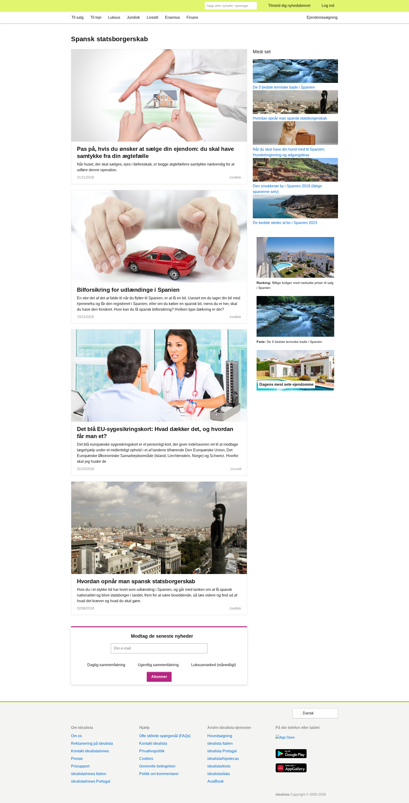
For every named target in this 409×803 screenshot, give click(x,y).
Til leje (96, 17)
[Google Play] (291, 754)
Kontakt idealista (153, 743)
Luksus (114, 17)
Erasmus (172, 17)
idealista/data (218, 774)
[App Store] (291, 740)
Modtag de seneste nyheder (162, 636)
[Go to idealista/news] (77, 6)
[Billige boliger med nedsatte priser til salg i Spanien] (295, 258)
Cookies (146, 759)
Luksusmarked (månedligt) (213, 665)
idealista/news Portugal (90, 781)
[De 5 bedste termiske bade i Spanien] (295, 72)
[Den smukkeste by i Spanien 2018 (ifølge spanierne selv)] (295, 170)
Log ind (328, 6)
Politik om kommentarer (159, 774)
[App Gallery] (291, 768)
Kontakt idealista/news (90, 751)
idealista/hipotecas (223, 759)
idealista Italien (220, 743)
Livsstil (152, 17)
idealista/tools (219, 766)
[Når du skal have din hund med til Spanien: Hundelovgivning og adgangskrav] (295, 134)
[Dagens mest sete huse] (295, 371)
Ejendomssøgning (322, 17)
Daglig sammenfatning (106, 665)
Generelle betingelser (157, 766)
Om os (76, 736)
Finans (192, 17)
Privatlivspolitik (151, 751)
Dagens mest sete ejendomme (286, 384)
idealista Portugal (222, 751)
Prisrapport (80, 766)
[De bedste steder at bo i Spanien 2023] (295, 207)
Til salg (77, 17)
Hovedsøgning (219, 736)
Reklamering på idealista (92, 743)
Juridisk (133, 17)
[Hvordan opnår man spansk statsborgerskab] (295, 103)
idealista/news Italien (88, 774)
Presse (77, 759)
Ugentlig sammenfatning (158, 665)
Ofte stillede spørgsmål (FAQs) (165, 736)
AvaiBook (215, 781)
